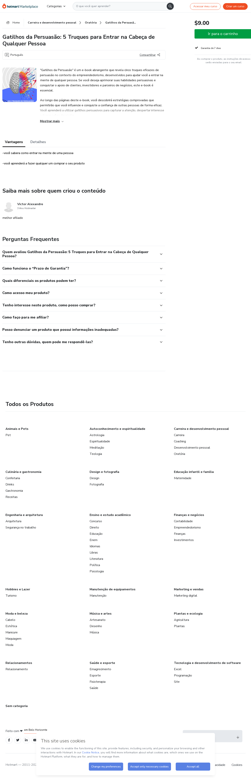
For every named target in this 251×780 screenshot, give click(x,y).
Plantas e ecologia (188, 613)
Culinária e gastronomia (23, 472)
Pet (8, 435)
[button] (79, 254)
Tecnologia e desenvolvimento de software (207, 663)
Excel (178, 669)
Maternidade (182, 478)
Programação (183, 675)
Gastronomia (14, 491)
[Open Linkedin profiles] (26, 740)
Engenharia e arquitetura (24, 515)
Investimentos (184, 540)
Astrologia (97, 435)
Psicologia (97, 571)
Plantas (179, 626)
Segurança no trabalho (20, 527)
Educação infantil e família (194, 472)
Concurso (96, 521)
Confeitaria (12, 478)
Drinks (9, 484)
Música (94, 632)
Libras (94, 552)
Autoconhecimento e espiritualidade (117, 429)
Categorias (54, 6)
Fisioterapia (97, 682)
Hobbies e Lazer (17, 589)
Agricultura (181, 620)
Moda (9, 645)
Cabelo (10, 620)
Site (177, 682)
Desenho (96, 626)
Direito (94, 527)
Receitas (11, 497)
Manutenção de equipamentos (113, 589)
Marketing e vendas (189, 589)
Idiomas (95, 546)
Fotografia (97, 484)
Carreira (179, 435)
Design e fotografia (104, 472)
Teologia (96, 454)
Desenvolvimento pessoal (192, 447)
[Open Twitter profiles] (18, 740)
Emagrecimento (100, 669)
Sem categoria (16, 706)
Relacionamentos (18, 663)
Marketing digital (185, 595)
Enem (93, 540)
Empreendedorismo (187, 527)
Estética (11, 626)
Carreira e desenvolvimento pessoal (201, 429)
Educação (96, 534)
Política (95, 565)
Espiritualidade (100, 441)
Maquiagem (13, 639)
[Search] (170, 6)
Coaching (180, 441)
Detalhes (38, 142)
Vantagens (14, 142)
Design (94, 478)
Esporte (95, 675)
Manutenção (98, 595)
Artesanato (97, 620)
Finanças (180, 534)
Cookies (237, 765)
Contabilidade (183, 521)
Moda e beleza (16, 613)
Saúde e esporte (102, 663)
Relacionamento (16, 669)
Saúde (94, 688)
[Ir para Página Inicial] (21, 6)
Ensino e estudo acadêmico (110, 515)
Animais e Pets (16, 429)
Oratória (179, 454)
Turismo (11, 595)
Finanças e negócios (189, 515)
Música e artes (101, 613)
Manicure (11, 632)
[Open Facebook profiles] (9, 740)
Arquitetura (13, 521)
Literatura (96, 559)
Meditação (97, 447)
